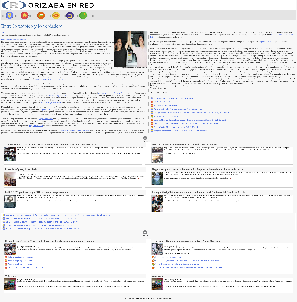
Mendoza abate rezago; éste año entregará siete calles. (173, 98)
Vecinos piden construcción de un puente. (169, 116)
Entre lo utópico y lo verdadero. (165, 105)
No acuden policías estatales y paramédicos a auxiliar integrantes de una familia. (42, 222)
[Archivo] (85, 15)
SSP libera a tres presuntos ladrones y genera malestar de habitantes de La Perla (188, 268)
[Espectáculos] (69, 15)
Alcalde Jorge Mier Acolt (58, 95)
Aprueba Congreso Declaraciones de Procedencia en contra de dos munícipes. (187, 261)
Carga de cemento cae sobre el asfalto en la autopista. (177, 264)
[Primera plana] (8, 15)
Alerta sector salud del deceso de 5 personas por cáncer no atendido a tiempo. (41, 219)
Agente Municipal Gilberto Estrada (112, 93)
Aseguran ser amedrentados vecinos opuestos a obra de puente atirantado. (181, 131)
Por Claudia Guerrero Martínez (14, 40)
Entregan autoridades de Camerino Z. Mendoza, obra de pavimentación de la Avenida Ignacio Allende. (191, 113)
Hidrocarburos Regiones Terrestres (49, 79)
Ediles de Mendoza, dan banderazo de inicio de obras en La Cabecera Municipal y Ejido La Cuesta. (190, 120)
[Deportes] (53, 15)
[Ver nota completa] (10, 160)
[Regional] (38, 15)
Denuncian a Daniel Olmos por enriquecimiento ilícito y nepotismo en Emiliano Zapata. (186, 123)
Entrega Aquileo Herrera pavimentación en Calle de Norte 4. (176, 127)
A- (6, 33)
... (142, 153)
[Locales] (23, 15)
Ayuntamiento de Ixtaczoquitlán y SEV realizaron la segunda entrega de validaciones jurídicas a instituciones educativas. (58, 215)
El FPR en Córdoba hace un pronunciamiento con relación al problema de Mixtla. (42, 229)
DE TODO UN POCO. (163, 102)
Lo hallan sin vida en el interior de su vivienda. (27, 268)
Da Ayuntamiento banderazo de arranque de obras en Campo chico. (178, 109)
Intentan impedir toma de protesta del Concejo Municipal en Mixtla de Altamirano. (42, 225)
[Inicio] (47, 9)
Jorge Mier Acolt (46, 109)
